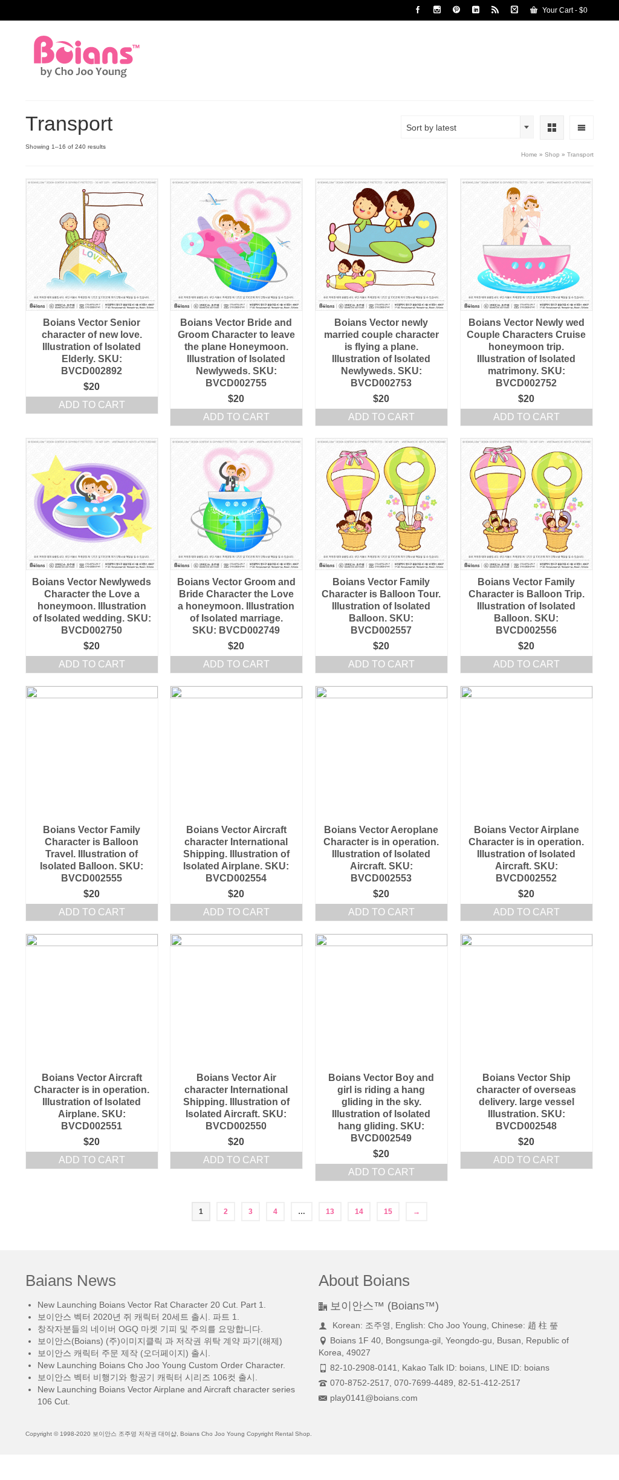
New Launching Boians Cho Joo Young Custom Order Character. (161, 1365)
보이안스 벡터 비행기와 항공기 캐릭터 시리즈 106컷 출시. (147, 1377)
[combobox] (467, 126)
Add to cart (92, 405)
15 (388, 1211)
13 (330, 1211)
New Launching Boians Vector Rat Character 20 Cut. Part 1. (151, 1305)
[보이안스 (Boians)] (114, 56)
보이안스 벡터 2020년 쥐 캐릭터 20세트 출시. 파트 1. (138, 1317)
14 (359, 1211)
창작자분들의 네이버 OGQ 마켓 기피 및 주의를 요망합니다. (150, 1329)
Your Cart (564, 10)
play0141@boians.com (374, 1398)
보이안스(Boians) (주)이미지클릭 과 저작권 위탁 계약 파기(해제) (159, 1341)
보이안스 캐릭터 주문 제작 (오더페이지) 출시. (123, 1353)
